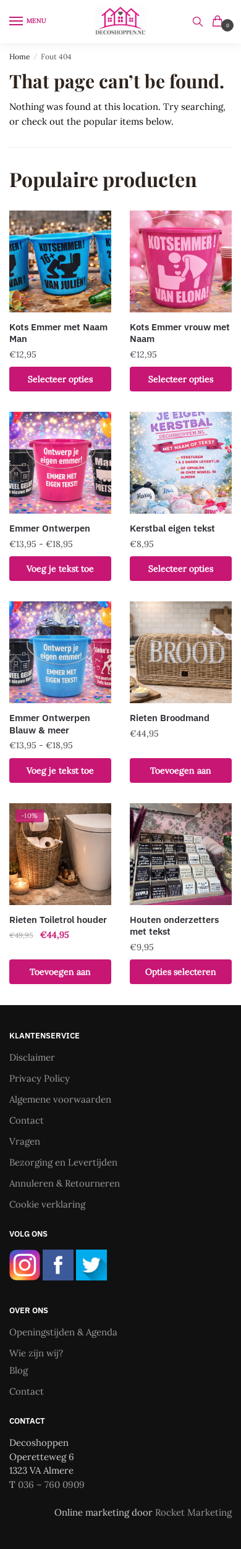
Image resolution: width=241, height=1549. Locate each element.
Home (19, 56)
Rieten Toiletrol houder (58, 919)
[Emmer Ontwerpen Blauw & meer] (60, 652)
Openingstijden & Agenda (63, 1332)
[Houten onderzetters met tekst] (181, 854)
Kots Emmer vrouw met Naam (180, 333)
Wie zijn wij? (36, 1353)
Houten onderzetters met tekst (174, 926)
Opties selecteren (180, 971)
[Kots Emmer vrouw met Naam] (181, 261)
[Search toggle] (198, 21)
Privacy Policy (39, 1078)
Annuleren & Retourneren (64, 1183)
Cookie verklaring (47, 1204)
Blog (18, 1370)
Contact (26, 1120)
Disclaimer (32, 1057)
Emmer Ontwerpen (49, 528)
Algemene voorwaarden (60, 1099)
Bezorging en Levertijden (63, 1162)
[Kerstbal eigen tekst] (181, 463)
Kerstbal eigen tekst (172, 528)
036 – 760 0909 (51, 1484)
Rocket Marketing (193, 1512)
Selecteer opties (60, 379)
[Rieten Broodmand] (181, 652)
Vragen (24, 1141)
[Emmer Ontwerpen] (60, 463)
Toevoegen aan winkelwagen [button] (180, 774)
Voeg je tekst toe (60, 568)
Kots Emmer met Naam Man (58, 333)
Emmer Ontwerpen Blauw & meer (49, 724)
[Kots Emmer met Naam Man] (60, 261)
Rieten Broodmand (169, 718)
